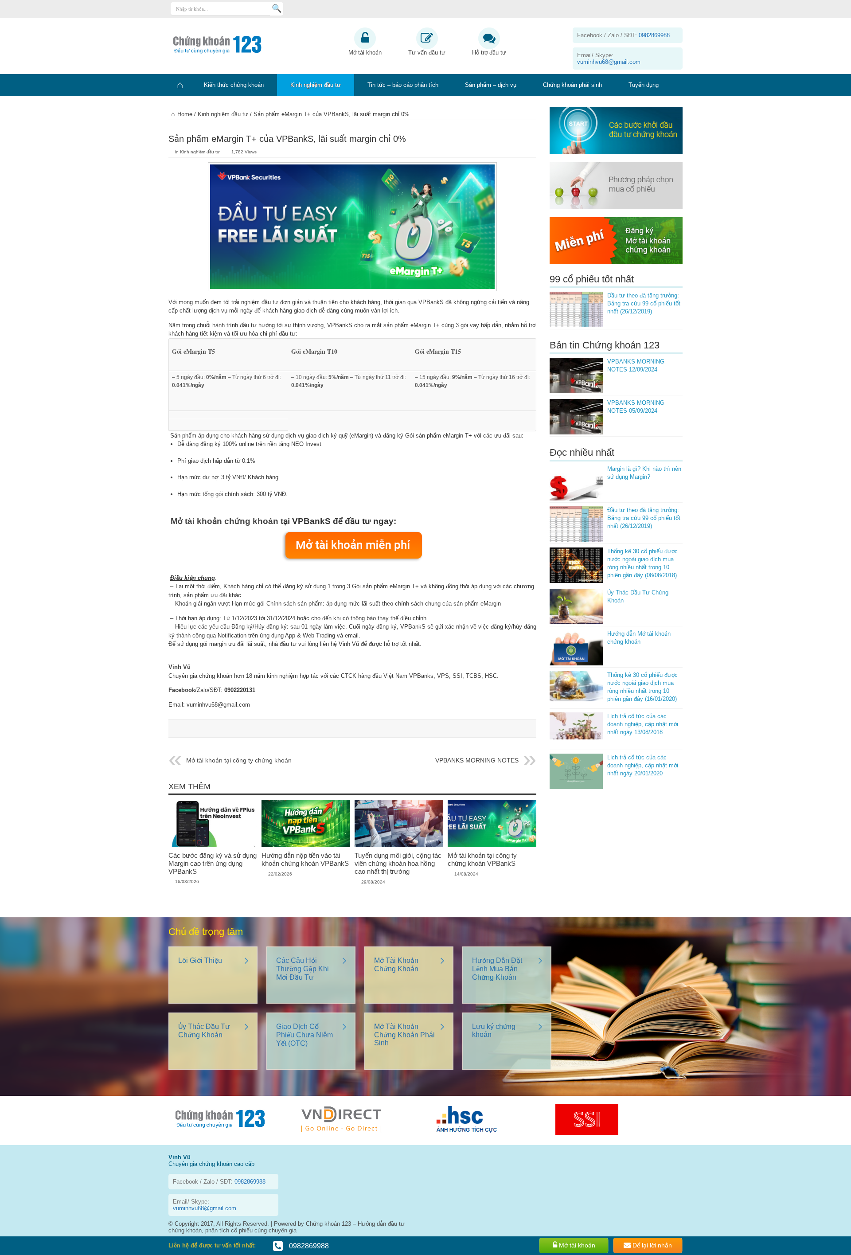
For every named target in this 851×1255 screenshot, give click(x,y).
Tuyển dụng (643, 85)
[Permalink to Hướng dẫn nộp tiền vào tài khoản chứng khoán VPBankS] (306, 845)
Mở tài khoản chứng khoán (224, 521)
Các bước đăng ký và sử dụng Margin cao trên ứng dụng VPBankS (212, 863)
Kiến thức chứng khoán (234, 85)
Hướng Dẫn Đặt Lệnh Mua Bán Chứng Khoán (497, 969)
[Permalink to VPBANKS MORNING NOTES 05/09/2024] (576, 416)
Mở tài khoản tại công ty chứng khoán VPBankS (482, 859)
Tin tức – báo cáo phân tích (402, 85)
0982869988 (308, 1246)
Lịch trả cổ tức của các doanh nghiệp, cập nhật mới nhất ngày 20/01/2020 (642, 765)
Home (184, 114)
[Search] (276, 9)
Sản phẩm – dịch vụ (490, 85)
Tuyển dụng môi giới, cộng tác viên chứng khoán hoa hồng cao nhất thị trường (398, 863)
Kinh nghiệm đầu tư (315, 85)
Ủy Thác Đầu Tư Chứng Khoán (204, 1031)
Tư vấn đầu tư (426, 52)
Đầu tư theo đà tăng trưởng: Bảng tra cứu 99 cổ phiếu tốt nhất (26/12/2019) (643, 303)
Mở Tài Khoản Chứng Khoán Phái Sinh (404, 1035)
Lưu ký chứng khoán (493, 1030)
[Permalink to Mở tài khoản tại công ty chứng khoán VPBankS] (492, 845)
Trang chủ (179, 85)
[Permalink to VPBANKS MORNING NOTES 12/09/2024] (576, 375)
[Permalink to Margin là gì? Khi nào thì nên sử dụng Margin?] (576, 482)
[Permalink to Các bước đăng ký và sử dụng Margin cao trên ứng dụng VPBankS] (212, 845)
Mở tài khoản (365, 52)
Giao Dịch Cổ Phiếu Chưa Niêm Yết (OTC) (304, 1035)
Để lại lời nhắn (651, 1245)
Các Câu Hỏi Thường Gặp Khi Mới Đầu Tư (302, 969)
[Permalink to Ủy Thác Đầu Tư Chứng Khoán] (576, 606)
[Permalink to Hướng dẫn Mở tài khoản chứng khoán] (576, 647)
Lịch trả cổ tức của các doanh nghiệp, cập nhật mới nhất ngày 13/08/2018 (642, 724)
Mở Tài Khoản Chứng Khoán (396, 965)
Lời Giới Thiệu (200, 960)
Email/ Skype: (608, 58)
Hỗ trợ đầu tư (489, 52)
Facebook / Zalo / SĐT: (623, 35)
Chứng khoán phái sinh (572, 85)
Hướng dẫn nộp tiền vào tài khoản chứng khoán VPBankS (305, 859)
